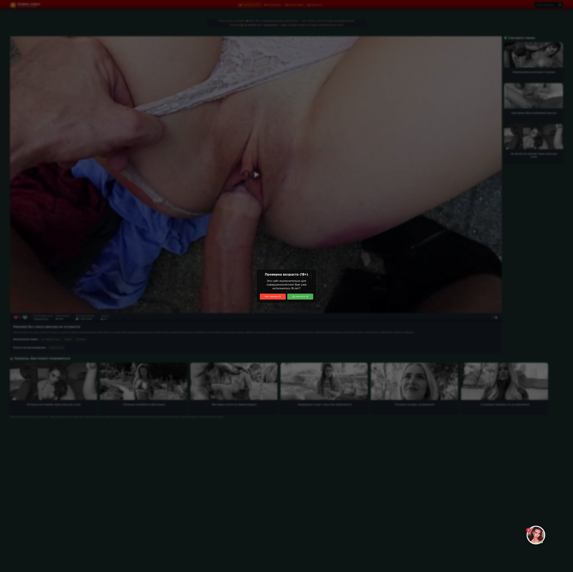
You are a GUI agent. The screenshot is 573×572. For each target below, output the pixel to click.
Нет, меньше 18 (273, 296)
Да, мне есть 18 (300, 296)
